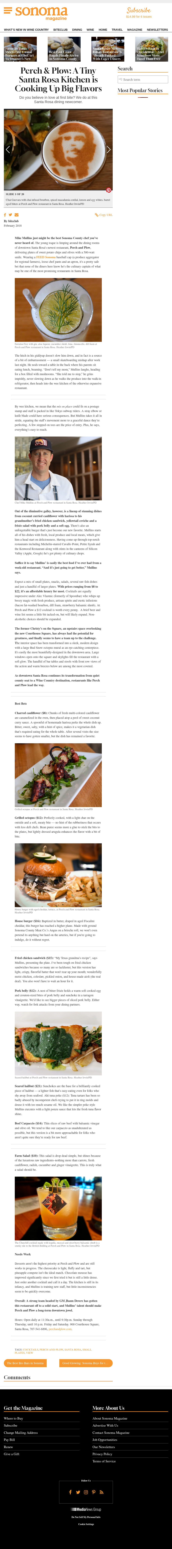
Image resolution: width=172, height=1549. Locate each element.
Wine (90, 29)
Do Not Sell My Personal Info (86, 1517)
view (29, 1353)
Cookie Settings (86, 1524)
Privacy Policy (102, 1454)
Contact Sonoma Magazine (111, 1432)
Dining (77, 29)
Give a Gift (11, 1454)
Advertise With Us (105, 1425)
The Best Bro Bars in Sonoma (25, 1363)
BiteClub (60, 29)
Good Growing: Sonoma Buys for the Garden (87, 1363)
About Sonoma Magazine (110, 1418)
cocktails (30, 1349)
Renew (8, 1447)
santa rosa (72, 1349)
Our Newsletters (104, 1447)
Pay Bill (9, 1439)
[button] (8, 149)
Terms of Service (104, 1461)
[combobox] (143, 79)
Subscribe (10, 1425)
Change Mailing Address (21, 1432)
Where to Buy (13, 1418)
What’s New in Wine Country (26, 29)
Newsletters (157, 29)
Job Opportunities (105, 1439)
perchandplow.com (60, 1329)
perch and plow (51, 1349)
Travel (117, 29)
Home (103, 29)
